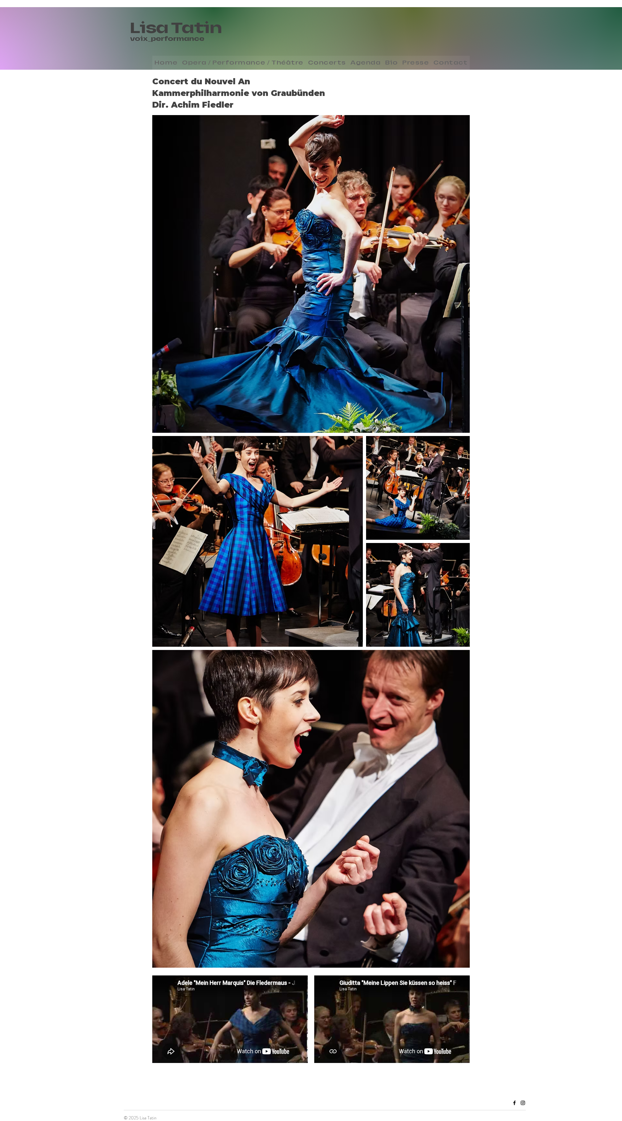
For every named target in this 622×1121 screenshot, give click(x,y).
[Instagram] (523, 1103)
